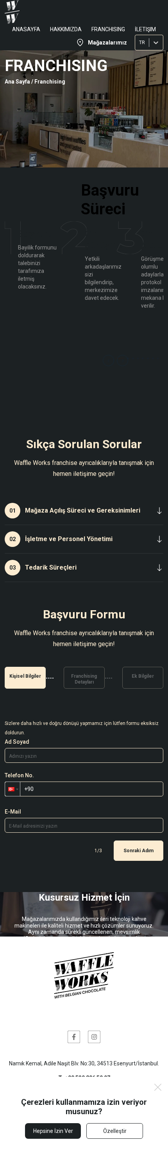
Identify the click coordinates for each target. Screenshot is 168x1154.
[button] (12, 789)
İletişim (145, 29)
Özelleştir (115, 1131)
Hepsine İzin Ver (53, 1131)
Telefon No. (19, 775)
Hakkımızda (66, 29)
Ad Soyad (17, 742)
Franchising (108, 29)
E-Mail (13, 812)
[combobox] (139, 42)
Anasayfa (26, 29)
